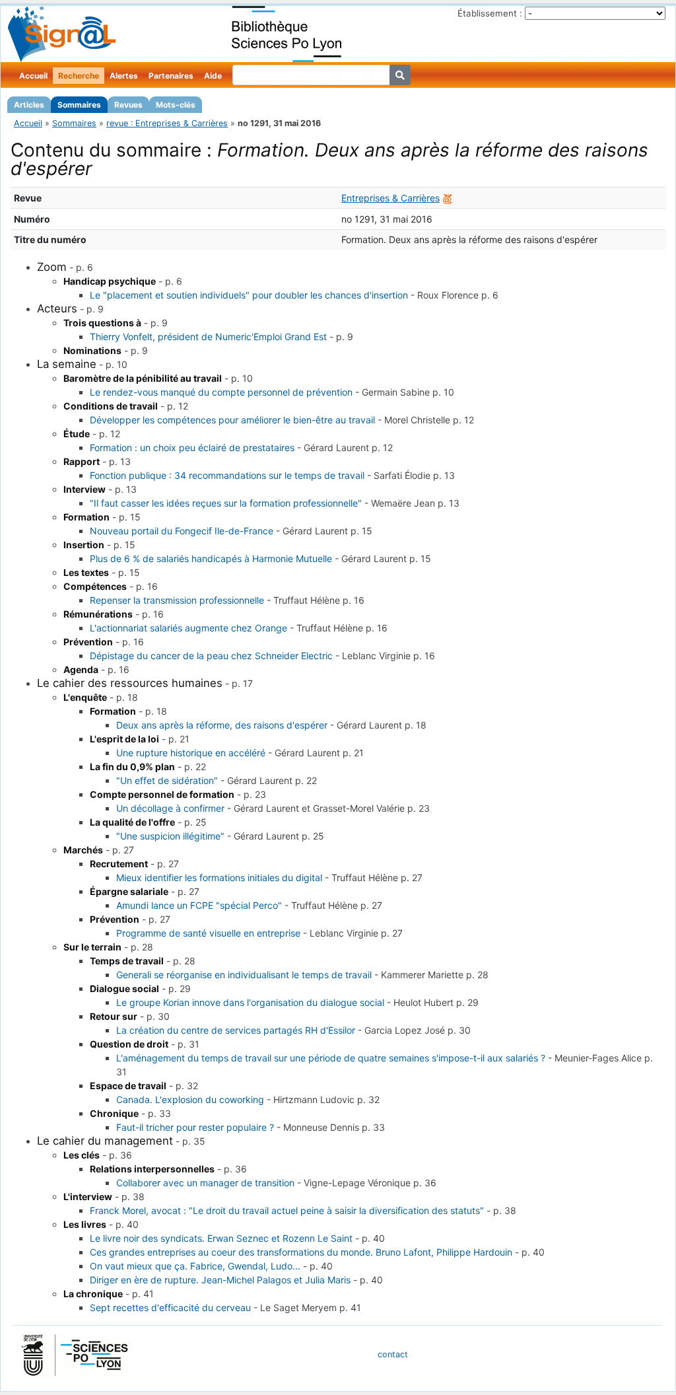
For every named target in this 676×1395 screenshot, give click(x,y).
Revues (128, 105)
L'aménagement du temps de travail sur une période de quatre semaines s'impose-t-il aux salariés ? (330, 1057)
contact (393, 1354)
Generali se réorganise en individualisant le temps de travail (244, 974)
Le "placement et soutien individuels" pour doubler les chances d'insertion (249, 295)
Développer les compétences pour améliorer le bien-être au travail (232, 419)
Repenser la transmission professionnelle (177, 600)
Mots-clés (175, 105)
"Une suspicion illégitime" (170, 835)
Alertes (124, 76)
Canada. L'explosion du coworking (190, 1099)
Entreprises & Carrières (390, 197)
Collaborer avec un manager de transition (205, 1182)
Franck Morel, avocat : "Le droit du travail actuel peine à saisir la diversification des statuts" (287, 1210)
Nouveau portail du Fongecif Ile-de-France (181, 530)
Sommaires (79, 105)
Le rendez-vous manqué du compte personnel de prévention (221, 392)
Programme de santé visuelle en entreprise (208, 933)
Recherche (78, 76)
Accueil (33, 76)
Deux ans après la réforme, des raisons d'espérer (221, 725)
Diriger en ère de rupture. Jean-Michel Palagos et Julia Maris (220, 1279)
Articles (29, 105)
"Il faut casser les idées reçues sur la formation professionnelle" (226, 503)
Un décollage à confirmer (170, 808)
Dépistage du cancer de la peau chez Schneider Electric (211, 655)
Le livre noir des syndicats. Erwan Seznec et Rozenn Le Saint (221, 1238)
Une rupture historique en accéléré (190, 752)
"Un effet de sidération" (167, 780)
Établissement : (489, 13)
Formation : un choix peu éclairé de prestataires (192, 447)
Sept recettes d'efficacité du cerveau (170, 1307)
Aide (213, 76)
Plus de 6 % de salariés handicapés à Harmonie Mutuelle (211, 558)
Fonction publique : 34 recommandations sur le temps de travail (227, 475)
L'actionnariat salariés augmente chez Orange (188, 627)
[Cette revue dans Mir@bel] (447, 197)
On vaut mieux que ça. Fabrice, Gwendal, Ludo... (195, 1265)
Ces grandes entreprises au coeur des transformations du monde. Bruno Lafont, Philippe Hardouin (301, 1252)
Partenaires (171, 76)
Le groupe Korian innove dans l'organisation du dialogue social (250, 1002)
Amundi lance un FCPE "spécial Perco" (199, 905)
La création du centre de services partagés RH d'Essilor (235, 1030)
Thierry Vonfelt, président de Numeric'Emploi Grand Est (208, 336)
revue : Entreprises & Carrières (167, 123)
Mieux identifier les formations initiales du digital (219, 877)
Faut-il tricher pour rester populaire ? (195, 1127)
